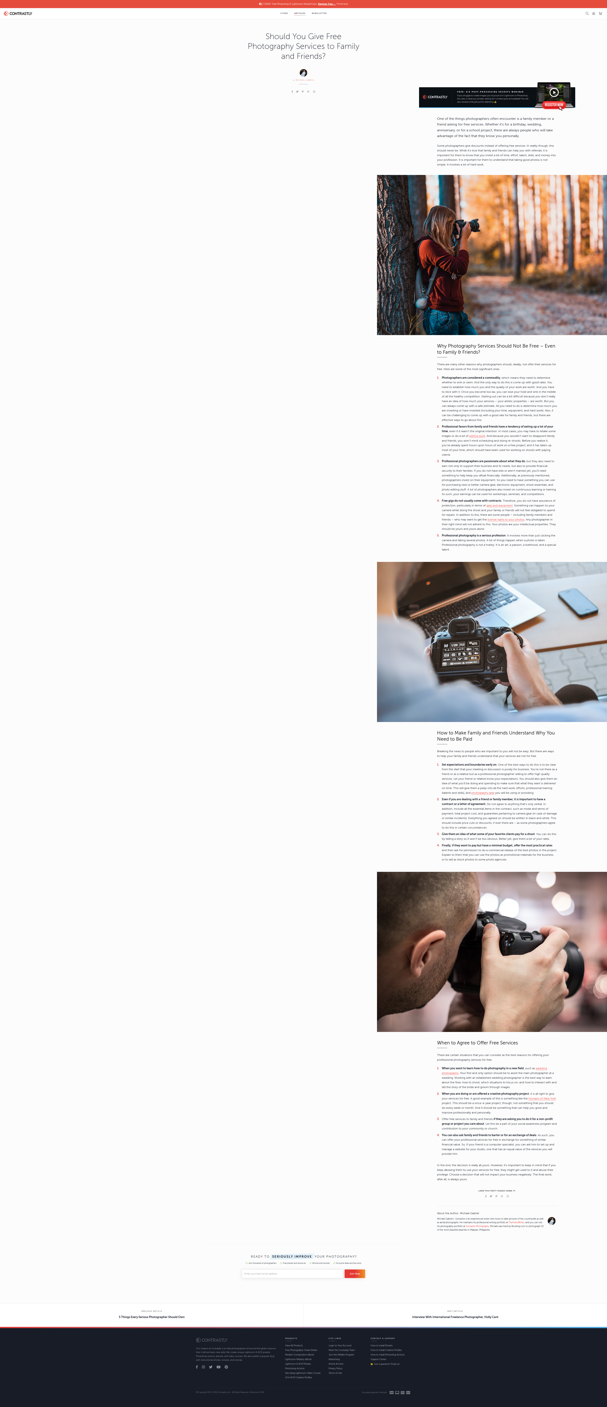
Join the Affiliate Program (341, 1355)
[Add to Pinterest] (302, 92)
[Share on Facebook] (292, 92)
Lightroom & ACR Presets (298, 1364)
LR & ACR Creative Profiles (298, 1377)
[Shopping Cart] (600, 13)
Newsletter (319, 13)
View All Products (294, 1345)
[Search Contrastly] (587, 13)
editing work (477, 435)
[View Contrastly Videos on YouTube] (220, 1367)
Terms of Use (335, 1373)
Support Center (378, 1359)
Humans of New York (542, 1098)
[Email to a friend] (308, 92)
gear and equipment (499, 505)
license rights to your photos (505, 519)
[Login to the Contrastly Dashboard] (593, 13)
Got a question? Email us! (387, 1364)
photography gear (482, 792)
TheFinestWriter (516, 1222)
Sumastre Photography (477, 1226)
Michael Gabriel (305, 80)
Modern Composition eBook (299, 1355)
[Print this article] (314, 92)
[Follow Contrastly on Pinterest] (228, 1367)
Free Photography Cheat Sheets (301, 1350)
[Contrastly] (21, 13)
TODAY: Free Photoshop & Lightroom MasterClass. (305, 4)
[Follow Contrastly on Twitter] (212, 1367)
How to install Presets (381, 1345)
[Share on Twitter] (297, 92)
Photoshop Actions (294, 1368)
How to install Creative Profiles (386, 1350)
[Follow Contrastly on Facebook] (198, 1367)
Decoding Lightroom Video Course (303, 1373)
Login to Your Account (340, 1345)
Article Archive (336, 1364)
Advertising (334, 1359)
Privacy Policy (335, 1368)
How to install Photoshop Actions (388, 1355)
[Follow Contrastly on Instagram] (205, 1367)
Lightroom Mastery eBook (298, 1359)
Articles (300, 13)
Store (284, 13)
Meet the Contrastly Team (342, 1350)
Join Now (355, 1273)
